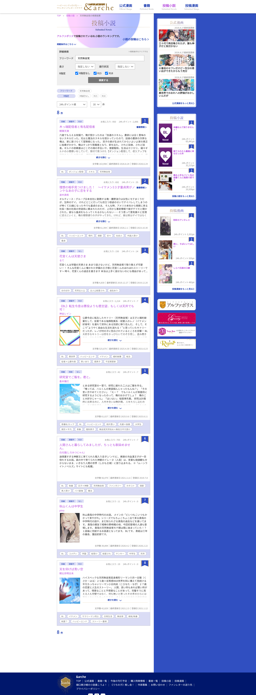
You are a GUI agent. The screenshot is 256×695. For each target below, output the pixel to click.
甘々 (109, 235)
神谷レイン (65, 313)
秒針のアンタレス (181, 219)
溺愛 (100, 235)
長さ (61, 66)
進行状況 (104, 66)
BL (62, 171)
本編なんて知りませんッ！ (183, 128)
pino (61, 510)
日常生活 (108, 616)
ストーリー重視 (99, 621)
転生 (128, 356)
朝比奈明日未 (66, 573)
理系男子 (90, 429)
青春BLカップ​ (67, 424)
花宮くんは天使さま (72, 256)
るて (61, 260)
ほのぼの (65, 290)
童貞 (63, 240)
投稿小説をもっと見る (182, 196)
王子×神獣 (83, 485)
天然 (142, 553)
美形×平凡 (66, 429)
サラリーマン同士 (90, 616)
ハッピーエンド (76, 235)
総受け (94, 553)
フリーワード (66, 58)
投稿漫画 (179, 681)
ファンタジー (115, 485)
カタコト (130, 485)
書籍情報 (140, 127)
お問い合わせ (158, 684)
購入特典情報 (138, 681)
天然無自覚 (105, 171)
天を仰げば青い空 (71, 569)
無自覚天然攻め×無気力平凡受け (114, 429)
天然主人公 (80, 290)
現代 (90, 235)
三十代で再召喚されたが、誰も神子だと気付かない (176, 44)
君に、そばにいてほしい (183, 245)
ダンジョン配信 (76, 171)
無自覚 (120, 616)
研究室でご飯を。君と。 (75, 377)
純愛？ (64, 621)
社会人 (119, 235)
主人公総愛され (97, 290)
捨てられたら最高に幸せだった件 (183, 152)
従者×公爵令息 (68, 361)
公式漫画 (89, 681)
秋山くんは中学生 (71, 506)
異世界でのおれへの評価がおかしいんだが (176, 94)
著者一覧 (153, 681)
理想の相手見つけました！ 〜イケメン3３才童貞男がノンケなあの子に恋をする (97, 188)
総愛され (107, 553)
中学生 (132, 553)
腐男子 (97, 361)
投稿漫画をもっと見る (182, 289)
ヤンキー (120, 553)
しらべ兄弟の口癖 (181, 267)
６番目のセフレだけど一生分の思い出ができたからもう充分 (176, 69)
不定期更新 (110, 361)
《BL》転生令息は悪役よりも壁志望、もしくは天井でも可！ (96, 307)
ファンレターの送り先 (180, 684)
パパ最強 (79, 490)
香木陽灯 (64, 381)
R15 (99, 73)
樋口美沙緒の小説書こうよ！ (91, 684)
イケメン (104, 356)
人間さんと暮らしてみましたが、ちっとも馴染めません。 (94, 446)
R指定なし (84, 73)
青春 (79, 429)
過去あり (114, 290)
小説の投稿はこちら (135, 39)
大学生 (138, 424)
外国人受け (132, 235)
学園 (84, 553)
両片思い (110, 424)
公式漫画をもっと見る (182, 103)
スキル (91, 171)
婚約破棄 (117, 356)
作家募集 (142, 684)
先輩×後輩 (125, 424)
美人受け (65, 490)
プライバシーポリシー (88, 688)
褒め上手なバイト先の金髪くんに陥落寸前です (183, 178)
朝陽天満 (64, 131)
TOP (78, 681)
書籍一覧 (102, 681)
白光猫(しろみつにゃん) (72, 452)
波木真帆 (64, 194)
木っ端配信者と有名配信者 (77, 126)
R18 (111, 73)
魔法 (90, 490)
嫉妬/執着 (132, 616)
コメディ (73, 553)
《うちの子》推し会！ (122, 684)
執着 (71, 485)
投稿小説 (166, 681)
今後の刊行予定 (119, 681)
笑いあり (85, 361)
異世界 (72, 356)
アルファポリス (65, 36)
